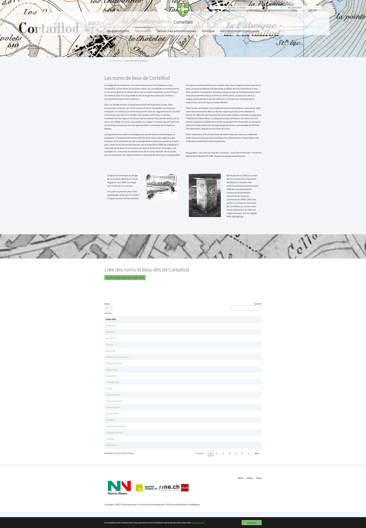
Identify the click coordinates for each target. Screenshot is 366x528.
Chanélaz (110, 419)
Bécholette (111, 375)
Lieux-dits (111, 319)
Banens (109, 344)
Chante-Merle (112, 413)
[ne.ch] (169, 487)
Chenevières (112, 445)
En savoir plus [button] (198, 522)
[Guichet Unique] (146, 487)
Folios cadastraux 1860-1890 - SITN (125, 277)
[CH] (185, 488)
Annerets (110, 331)
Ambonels (111, 325)
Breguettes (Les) (114, 363)
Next (256, 453)
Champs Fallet (113, 407)
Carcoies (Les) (112, 382)
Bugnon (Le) (112, 369)
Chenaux (110, 438)
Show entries (107, 308)
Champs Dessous (114, 401)
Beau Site (110, 350)
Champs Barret (113, 394)
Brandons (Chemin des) (117, 357)
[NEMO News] (119, 488)
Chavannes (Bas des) (116, 426)
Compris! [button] (251, 522)
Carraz (109, 388)
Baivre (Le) (111, 338)
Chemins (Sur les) (114, 432)
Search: (258, 303)
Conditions (194, 504)
